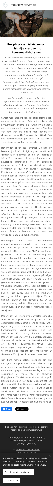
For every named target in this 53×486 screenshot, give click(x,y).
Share (8, 409)
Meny (49, 5)
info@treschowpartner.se (28, 449)
